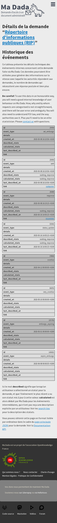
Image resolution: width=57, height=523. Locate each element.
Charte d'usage (48, 472)
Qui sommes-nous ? (11, 472)
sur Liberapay (25, 492)
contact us (28, 121)
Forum (42, 513)
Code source (8, 513)
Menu (53, 4)
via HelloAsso (41, 492)
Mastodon (21, 513)
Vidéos (33, 513)
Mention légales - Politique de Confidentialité (22, 475)
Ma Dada (23, 10)
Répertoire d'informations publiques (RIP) (18, 37)
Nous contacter (30, 472)
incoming (50, 218)
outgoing (50, 186)
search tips (44, 408)
